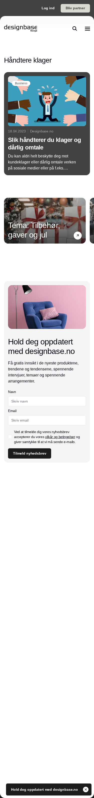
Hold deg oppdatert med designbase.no (45, 789)
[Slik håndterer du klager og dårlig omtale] (47, 123)
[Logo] (20, 28)
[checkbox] (10, 437)
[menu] (87, 28)
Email (12, 411)
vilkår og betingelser (60, 437)
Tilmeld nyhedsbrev (29, 453)
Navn (12, 392)
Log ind (48, 8)
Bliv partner (75, 8)
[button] (78, 236)
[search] (74, 28)
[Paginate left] (8, 221)
